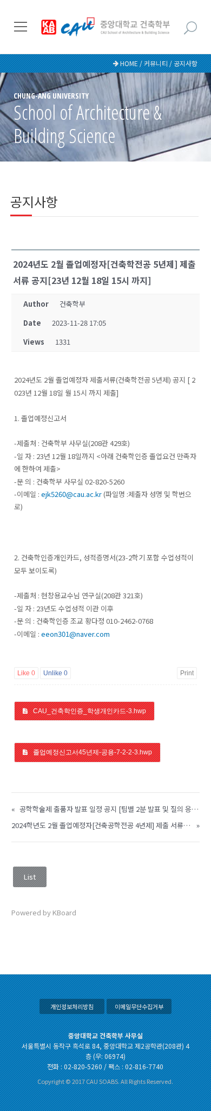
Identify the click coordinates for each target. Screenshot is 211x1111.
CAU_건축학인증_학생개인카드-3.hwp (89, 711)
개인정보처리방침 (72, 1006)
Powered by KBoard (43, 912)
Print (187, 673)
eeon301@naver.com (75, 634)
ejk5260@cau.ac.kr (71, 494)
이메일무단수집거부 (139, 1006)
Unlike (55, 673)
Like (26, 673)
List (30, 876)
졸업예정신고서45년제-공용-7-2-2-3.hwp (92, 752)
